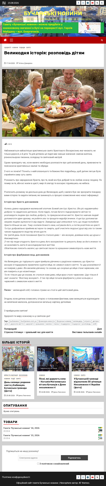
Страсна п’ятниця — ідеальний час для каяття (28, 331)
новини (15, 47)
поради (22, 47)
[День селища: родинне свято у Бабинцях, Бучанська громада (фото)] (18, 358)
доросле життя (17, 324)
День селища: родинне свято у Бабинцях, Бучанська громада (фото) (17, 386)
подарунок (65, 324)
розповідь (86, 324)
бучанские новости (47, 321)
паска (56, 324)
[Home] (5, 40)
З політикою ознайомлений (54, 463)
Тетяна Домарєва (25, 63)
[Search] (102, 40)
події (13, 379)
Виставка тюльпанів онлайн (87, 331)
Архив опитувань (11, 411)
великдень (77, 321)
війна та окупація (11, 375)
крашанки (40, 324)
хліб (94, 324)
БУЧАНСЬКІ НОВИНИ (53, 13)
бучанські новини (64, 321)
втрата (87, 321)
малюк (49, 324)
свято (28, 47)
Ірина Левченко (24, 396)
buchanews (14, 321)
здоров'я (7, 47)
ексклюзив (23, 375)
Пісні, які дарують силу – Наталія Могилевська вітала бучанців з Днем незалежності (52, 383)
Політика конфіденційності (16, 477)
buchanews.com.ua (28, 321)
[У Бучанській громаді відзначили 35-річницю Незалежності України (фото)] (88, 358)
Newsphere (65, 483)
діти (6, 324)
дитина (96, 321)
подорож (76, 324)
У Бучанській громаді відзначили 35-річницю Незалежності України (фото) (87, 383)
